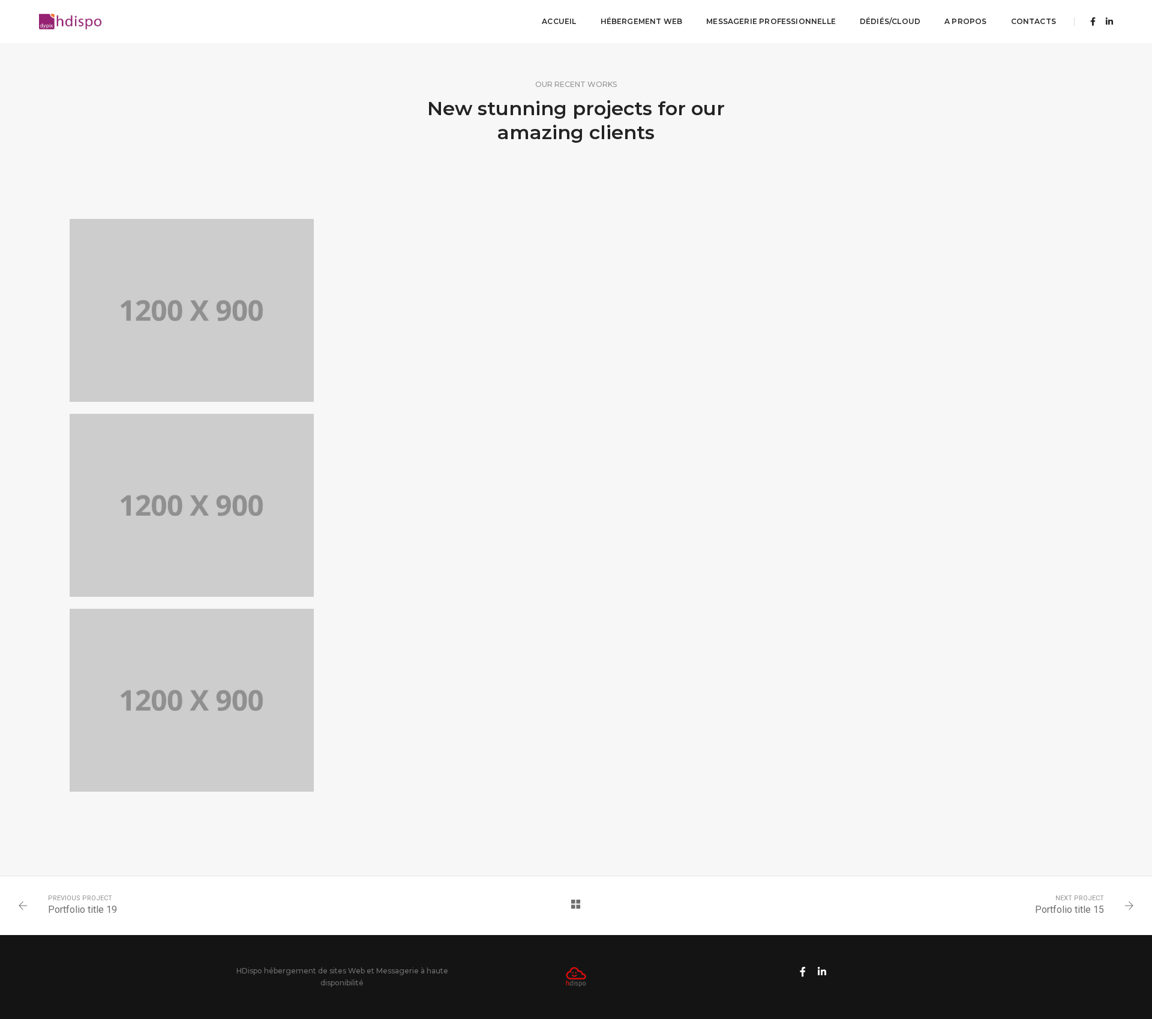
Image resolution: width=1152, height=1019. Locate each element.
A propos (965, 21)
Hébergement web (642, 21)
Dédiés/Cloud (890, 21)
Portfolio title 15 (1069, 909)
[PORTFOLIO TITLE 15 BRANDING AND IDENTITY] (192, 700)
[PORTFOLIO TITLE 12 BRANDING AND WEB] (192, 505)
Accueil (559, 21)
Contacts (1033, 21)
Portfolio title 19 (82, 909)
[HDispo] (70, 21)
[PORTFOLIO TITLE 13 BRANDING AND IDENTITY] (192, 310)
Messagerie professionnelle (771, 21)
